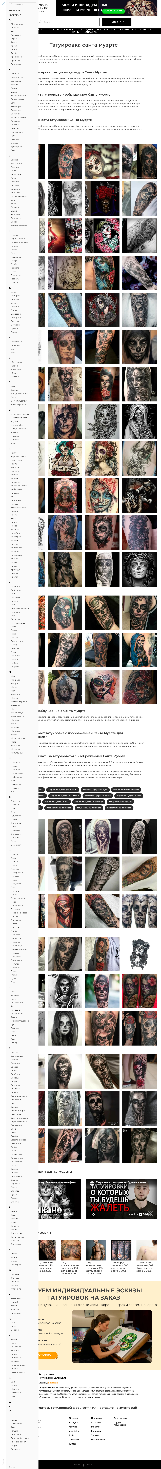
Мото (13, 742)
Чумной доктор (18, 1372)
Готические (16, 275)
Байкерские (17, 77)
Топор (14, 1222)
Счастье (15, 1202)
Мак (13, 676)
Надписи (15, 762)
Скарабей (16, 1099)
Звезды (14, 390)
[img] (128, 8)
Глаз (13, 253)
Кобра (14, 526)
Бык (13, 150)
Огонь (14, 812)
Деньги (14, 303)
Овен (13, 808)
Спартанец (16, 1176)
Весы (13, 178)
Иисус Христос (18, 428)
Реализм (15, 995)
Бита (13, 103)
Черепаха (16, 1357)
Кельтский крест (19, 485)
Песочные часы (19, 913)
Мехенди (15, 705)
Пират (14, 924)
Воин (13, 200)
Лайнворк (16, 590)
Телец (14, 1211)
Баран (14, 88)
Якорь (14, 1427)
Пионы (14, 916)
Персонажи (17, 905)
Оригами (15, 830)
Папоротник (17, 872)
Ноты (13, 791)
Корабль (15, 551)
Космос (14, 558)
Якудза (14, 1431)
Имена (14, 432)
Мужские (15, 15)
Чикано (14, 1368)
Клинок (14, 511)
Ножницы (16, 784)
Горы (13, 271)
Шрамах (15, 1389)
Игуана (14, 421)
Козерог (15, 529)
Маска (14, 687)
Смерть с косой (18, 1140)
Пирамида (16, 920)
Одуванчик (16, 815)
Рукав (14, 1017)
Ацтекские (16, 64)
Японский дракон (20, 1438)
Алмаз (14, 42)
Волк (13, 203)
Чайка (14, 1339)
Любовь (15, 663)
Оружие (15, 837)
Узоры (14, 1261)
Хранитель (16, 1313)
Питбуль (15, 931)
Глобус (14, 260)
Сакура (14, 1052)
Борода (15, 125)
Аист (13, 31)
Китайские (16, 500)
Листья (14, 637)
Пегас (14, 894)
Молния (15, 720)
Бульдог (15, 143)
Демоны (15, 299)
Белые (14, 92)
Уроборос (16, 1264)
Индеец (15, 439)
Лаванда (15, 586)
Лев (13, 604)
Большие (15, 121)
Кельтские (16, 482)
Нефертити (16, 777)
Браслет (15, 128)
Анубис (14, 53)
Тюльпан (15, 1240)
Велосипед (16, 174)
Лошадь (15, 648)
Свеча (14, 1070)
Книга (14, 522)
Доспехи (15, 321)
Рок (13, 1006)
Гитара (14, 249)
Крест (14, 566)
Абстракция (17, 24)
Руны (13, 1024)
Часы (13, 1343)
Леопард (15, 612)
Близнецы (16, 110)
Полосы (15, 953)
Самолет (15, 1059)
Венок (14, 171)
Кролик (14, 573)
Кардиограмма (18, 456)
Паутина (15, 891)
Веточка (15, 181)
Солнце (14, 1169)
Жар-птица (16, 362)
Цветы (14, 1322)
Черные (15, 1361)
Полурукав (16, 960)
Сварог (14, 1067)
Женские (15, 10)
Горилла (15, 268)
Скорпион (16, 1114)
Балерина (16, 81)
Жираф (14, 373)
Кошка (14, 562)
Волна (14, 211)
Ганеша (14, 235)
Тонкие (14, 1218)
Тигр (13, 1215)
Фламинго (16, 1289)
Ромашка (15, 1010)
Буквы (14, 135)
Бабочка (15, 73)
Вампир (15, 167)
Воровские (16, 218)
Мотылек (15, 745)
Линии (14, 630)
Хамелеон (16, 1298)
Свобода (15, 1074)
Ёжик (13, 349)
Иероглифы (17, 425)
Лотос (14, 645)
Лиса (13, 634)
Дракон (14, 328)
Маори (14, 683)
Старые (14, 1180)
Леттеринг (16, 619)
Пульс (14, 975)
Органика (16, 823)
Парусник (16, 883)
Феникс (15, 1281)
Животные (16, 369)
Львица (14, 659)
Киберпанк (16, 489)
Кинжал (15, 493)
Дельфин (15, 295)
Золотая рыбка (18, 404)
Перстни (15, 909)
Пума (13, 978)
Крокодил (16, 569)
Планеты (15, 934)
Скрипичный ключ (20, 1118)
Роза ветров (17, 1002)
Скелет (14, 1107)
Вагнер (14, 160)
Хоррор (15, 1309)
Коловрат (16, 537)
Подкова (15, 942)
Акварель (16, 35)
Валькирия (16, 163)
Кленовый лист (18, 507)
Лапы (13, 594)
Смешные (16, 1143)
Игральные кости (19, 418)
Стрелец (15, 1191)
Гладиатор (16, 257)
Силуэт (14, 1081)
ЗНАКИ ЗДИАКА (19, 401)
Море (14, 734)
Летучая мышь (18, 623)
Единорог (16, 345)
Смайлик (15, 1136)
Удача (14, 1254)
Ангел (14, 46)
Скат (13, 1103)
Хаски (14, 1305)
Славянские (17, 1125)
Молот (14, 723)
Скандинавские (19, 1096)
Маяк (13, 691)
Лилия (14, 626)
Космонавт (16, 555)
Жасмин (15, 366)
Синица (14, 1092)
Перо (13, 902)
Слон (13, 1132)
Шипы (14, 1382)
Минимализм (17, 716)
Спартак (15, 1172)
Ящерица (15, 1449)
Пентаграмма (18, 898)
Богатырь (15, 114)
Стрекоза (15, 1183)
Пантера (15, 869)
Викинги (15, 185)
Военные (15, 192)
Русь (13, 1032)
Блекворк (16, 106)
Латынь (14, 601)
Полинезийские (19, 949)
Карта (14, 464)
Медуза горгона (19, 702)
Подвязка (16, 938)
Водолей (15, 189)
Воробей (15, 214)
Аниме (14, 49)
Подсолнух (16, 945)
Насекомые (17, 773)
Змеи (13, 397)
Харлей (14, 1302)
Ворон (14, 222)
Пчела (14, 982)
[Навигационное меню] (3, 4)
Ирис (13, 443)
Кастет (14, 475)
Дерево (15, 306)
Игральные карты (20, 414)
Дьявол (14, 332)
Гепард (14, 246)
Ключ (13, 518)
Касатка (15, 467)
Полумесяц (16, 956)
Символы (15, 1085)
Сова (13, 1151)
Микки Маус (17, 712)
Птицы (14, 971)
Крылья (14, 577)
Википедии (53, 1383)
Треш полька (17, 1237)
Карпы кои (16, 460)
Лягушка (15, 666)
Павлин (14, 854)
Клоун (14, 515)
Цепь (13, 1326)
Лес (13, 615)
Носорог (15, 788)
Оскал (14, 841)
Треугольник (17, 1233)
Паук (13, 887)
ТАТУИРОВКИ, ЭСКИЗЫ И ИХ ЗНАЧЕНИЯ (39, 8)
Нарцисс (15, 769)
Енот (13, 352)
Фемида (15, 1278)
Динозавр (16, 314)
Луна (13, 652)
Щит (13, 1396)
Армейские (16, 57)
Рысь (13, 1039)
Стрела (14, 1187)
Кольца (14, 540)
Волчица (15, 207)
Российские (17, 1013)
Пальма (14, 862)
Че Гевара (16, 1346)
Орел (13, 826)
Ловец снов (17, 641)
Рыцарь (14, 1043)
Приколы (15, 967)
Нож (13, 780)
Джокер (15, 310)
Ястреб (14, 1445)
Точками (15, 1226)
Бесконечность (18, 95)
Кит (12, 496)
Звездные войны (19, 393)
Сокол (14, 1165)
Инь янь (15, 436)
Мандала (15, 680)
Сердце (15, 1078)
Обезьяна (15, 801)
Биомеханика (17, 99)
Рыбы (13, 1035)
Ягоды (14, 1420)
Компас (14, 544)
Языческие (16, 1423)
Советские (16, 1154)
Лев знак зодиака (20, 608)
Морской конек (19, 738)
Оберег (15, 805)
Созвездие (16, 1161)
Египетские (17, 341)
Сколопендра (18, 1110)
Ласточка (15, 597)
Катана (14, 478)
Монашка (15, 731)
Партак (14, 880)
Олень (14, 819)
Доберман (16, 317)
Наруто (14, 766)
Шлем (14, 1385)
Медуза (14, 698)
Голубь (14, 264)
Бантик (14, 84)
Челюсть (15, 1350)
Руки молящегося (20, 1021)
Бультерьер (16, 146)
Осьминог (16, 845)
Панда (14, 865)
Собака (14, 1147)
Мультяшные (17, 753)
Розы (13, 999)
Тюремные (16, 1244)
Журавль (15, 377)
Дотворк (15, 325)
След (13, 1129)
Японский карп (18, 1442)
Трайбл (14, 1229)
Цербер (15, 1330)
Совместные (17, 1158)
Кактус (14, 453)
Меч (13, 709)
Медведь (15, 694)
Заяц (13, 386)
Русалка (15, 1028)
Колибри (15, 533)
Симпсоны (16, 1089)
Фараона (15, 1274)
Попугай (15, 964)
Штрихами (16, 1393)
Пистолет (15, 927)
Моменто (15, 727)
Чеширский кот (18, 1365)
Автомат (15, 27)
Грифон (14, 282)
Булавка (15, 139)
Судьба (14, 1194)
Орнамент (16, 834)
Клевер (14, 504)
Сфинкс (15, 1198)
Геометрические (19, 242)
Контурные (16, 547)
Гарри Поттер (18, 238)
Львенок (15, 656)
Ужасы (14, 1257)
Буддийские (17, 132)
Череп (14, 1354)
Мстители (16, 749)
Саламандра (17, 1056)
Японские (16, 1434)
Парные (15, 876)
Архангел (15, 60)
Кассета (15, 471)
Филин (14, 1285)
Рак (12, 991)
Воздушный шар (19, 196)
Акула (14, 38)
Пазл (13, 858)
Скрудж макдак (19, 1121)
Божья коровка (18, 117)
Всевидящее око (19, 225)
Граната (15, 279)
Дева (13, 292)
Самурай (15, 1063)
